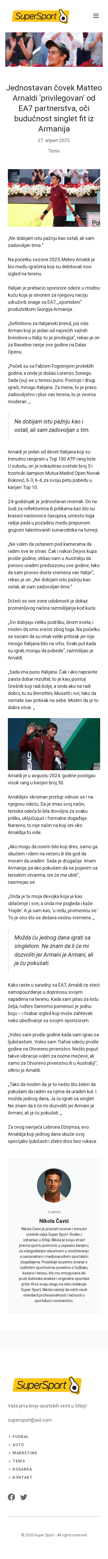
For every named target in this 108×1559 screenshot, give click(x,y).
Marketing (25, 1453)
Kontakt (23, 1477)
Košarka (22, 1469)
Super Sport (44, 1535)
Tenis (54, 151)
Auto (18, 1445)
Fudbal (21, 1437)
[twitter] (23, 1497)
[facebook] (11, 1497)
